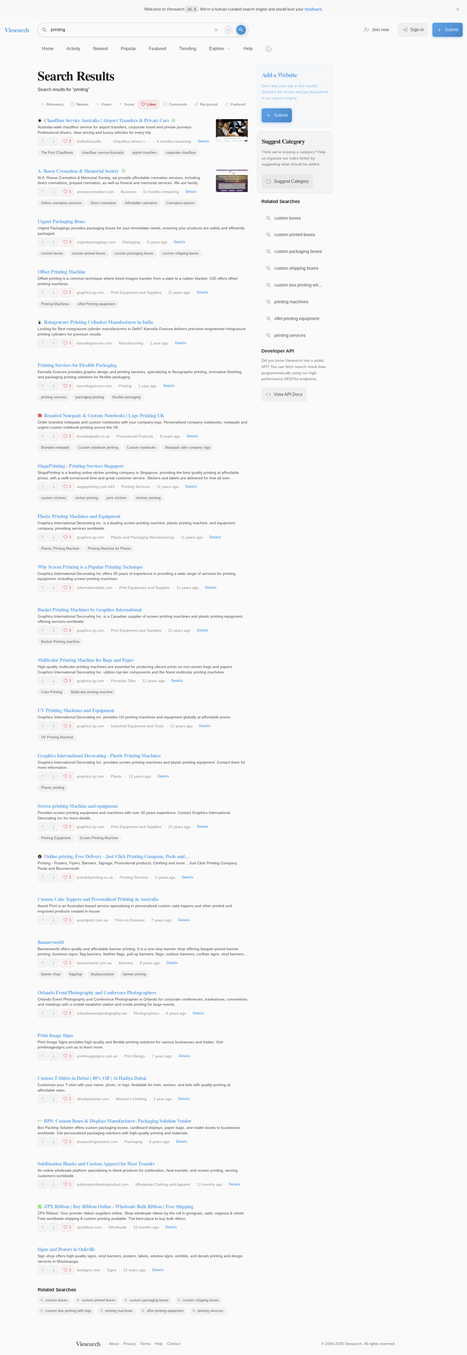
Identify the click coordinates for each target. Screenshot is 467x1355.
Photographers (146, 1013)
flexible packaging (126, 397)
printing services (54, 397)
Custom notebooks (141, 447)
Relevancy (55, 104)
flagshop (75, 974)
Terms (145, 1343)
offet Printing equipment (96, 304)
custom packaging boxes (134, 253)
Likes (151, 104)
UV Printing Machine (57, 737)
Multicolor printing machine (92, 692)
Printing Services (135, 486)
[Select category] (229, 30)
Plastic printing (52, 788)
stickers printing (148, 498)
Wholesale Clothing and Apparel (162, 1184)
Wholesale (117, 1227)
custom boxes (52, 253)
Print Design (134, 1056)
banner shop (50, 974)
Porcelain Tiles (123, 681)
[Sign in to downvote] (54, 141)
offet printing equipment (165, 1311)
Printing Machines (55, 304)
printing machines (119, 1311)
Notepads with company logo (187, 447)
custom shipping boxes (180, 253)
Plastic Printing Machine (60, 548)
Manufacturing (131, 343)
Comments (178, 104)
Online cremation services (61, 203)
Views (106, 104)
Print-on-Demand (130, 920)
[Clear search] (216, 30)
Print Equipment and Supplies (136, 292)
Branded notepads (55, 447)
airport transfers (144, 153)
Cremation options (180, 203)
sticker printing (86, 498)
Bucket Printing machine (60, 642)
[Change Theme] (268, 49)
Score (129, 104)
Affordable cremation (141, 203)
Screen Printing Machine (98, 838)
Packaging (131, 242)
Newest (82, 104)
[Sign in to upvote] (43, 141)
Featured (238, 104)
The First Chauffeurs (57, 153)
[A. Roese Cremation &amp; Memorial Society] (232, 181)
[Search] (241, 30)
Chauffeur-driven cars (132, 141)
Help (159, 1343)
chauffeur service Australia (103, 153)
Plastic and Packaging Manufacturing (142, 537)
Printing (125, 386)
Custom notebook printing (98, 447)
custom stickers (53, 498)
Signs (111, 1270)
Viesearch (16, 29)
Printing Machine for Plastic (109, 548)
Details (203, 141)
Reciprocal (209, 104)
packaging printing (89, 397)
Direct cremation (103, 203)
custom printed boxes (89, 253)
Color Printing (51, 692)
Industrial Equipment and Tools (137, 726)
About (114, 1343)
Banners (126, 963)
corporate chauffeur (181, 153)
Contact (173, 1343)
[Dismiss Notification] (458, 9)
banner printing (134, 974)
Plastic (116, 776)
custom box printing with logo (68, 1311)
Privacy (129, 1343)
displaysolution (102, 974)
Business (128, 192)
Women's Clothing (131, 1099)
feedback (313, 9)
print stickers (116, 498)
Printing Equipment (56, 838)
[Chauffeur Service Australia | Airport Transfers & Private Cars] (232, 130)
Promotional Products (134, 436)
